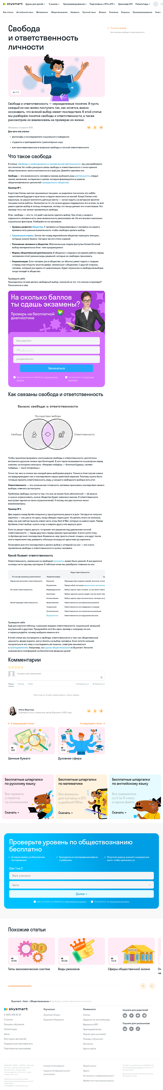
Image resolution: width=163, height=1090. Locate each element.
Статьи (86, 1014)
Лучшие (21, 684)
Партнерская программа (17, 1048)
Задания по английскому (96, 1019)
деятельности (82, 175)
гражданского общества (55, 182)
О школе (8, 1019)
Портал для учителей (94, 1034)
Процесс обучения (14, 1024)
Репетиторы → (142, 4)
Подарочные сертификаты (18, 1043)
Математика (42, 12)
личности (58, 561)
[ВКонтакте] (125, 1015)
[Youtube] (131, 1015)
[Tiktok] (138, 1029)
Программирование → (75, 4)
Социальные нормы (23, 235)
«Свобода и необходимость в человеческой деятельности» (49, 163)
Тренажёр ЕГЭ (125, 4)
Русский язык (89, 12)
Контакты (88, 1043)
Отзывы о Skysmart (93, 1038)
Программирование (142, 12)
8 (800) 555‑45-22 (12, 1014)
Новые (11, 684)
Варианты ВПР (90, 1024)
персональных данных (75, 901)
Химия (158, 12)
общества (37, 226)
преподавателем (19, 647)
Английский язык (24, 12)
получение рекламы (119, 901)
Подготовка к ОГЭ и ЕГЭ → (102, 4)
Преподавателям (92, 1029)
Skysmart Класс (52, 1014)
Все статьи (8, 12)
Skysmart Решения (54, 1019)
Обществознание (59, 12)
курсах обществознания (57, 647)
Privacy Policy (137, 1067)
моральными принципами (95, 585)
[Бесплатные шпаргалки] (28, 796)
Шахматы (75, 12)
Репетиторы (10, 1029)
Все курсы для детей (15, 1038)
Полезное (113, 12)
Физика (102, 12)
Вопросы (125, 12)
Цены (7, 1034)
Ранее (30, 684)
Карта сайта (89, 1048)
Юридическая (52, 615)
